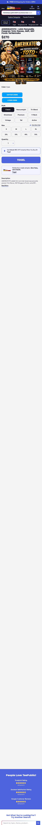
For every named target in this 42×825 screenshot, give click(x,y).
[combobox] (19, 13)
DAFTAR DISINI (12, 95)
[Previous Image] (3, 63)
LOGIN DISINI (12, 100)
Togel (21, 159)
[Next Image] (38, 63)
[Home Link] (13, 7)
